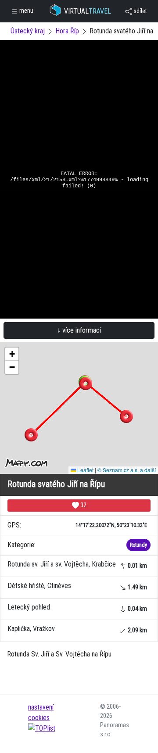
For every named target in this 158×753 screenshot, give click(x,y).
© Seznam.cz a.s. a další (126, 469)
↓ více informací (79, 330)
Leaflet (84, 469)
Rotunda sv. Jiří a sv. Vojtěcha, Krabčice (77, 564)
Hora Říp (67, 31)
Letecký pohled (77, 607)
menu (25, 10)
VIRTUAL (87, 11)
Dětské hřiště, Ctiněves (77, 586)
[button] (126, 416)
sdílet (139, 10)
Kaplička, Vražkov (77, 629)
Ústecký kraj (28, 31)
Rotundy (138, 545)
